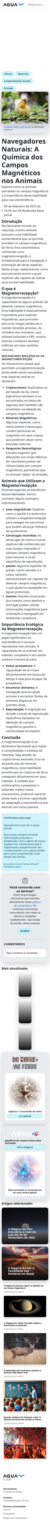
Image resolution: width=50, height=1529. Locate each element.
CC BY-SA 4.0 (24, 127)
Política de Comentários (15, 1517)
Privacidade (9, 1513)
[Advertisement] (25, 35)
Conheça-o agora (12, 866)
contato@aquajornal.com (16, 1500)
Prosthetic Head (11, 127)
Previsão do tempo (12, 1491)
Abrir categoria (25, 1147)
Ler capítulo (25, 1116)
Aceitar (25, 931)
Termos (7, 1509)
